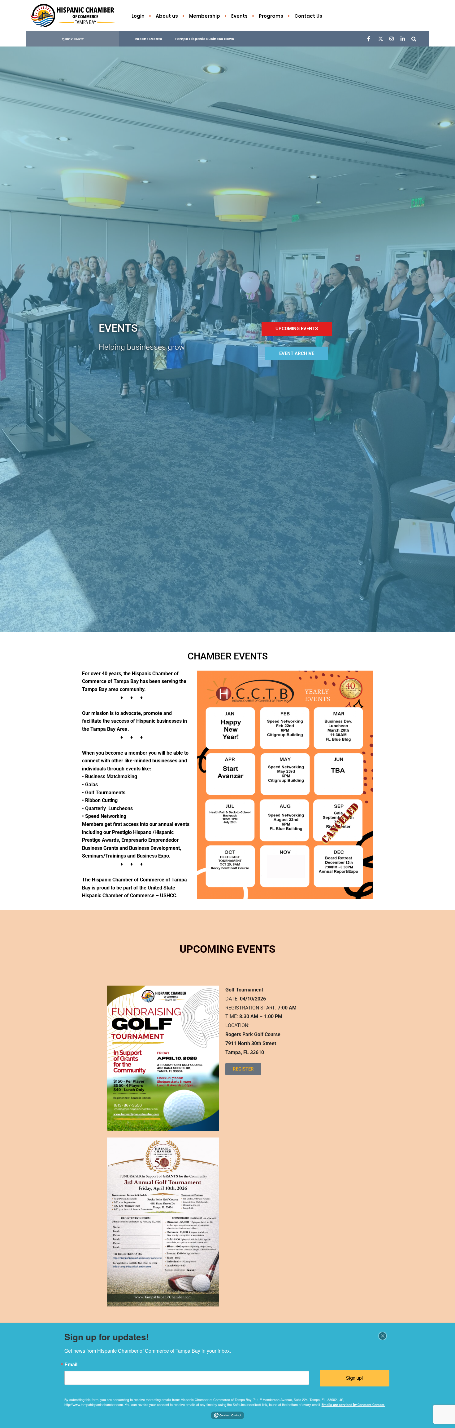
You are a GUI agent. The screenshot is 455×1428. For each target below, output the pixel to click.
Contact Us (308, 16)
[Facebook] (369, 38)
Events (239, 16)
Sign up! (354, 1378)
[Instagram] (391, 38)
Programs (271, 16)
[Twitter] (380, 38)
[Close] (382, 1336)
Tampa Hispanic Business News (204, 38)
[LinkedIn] (402, 38)
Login (138, 16)
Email (70, 1364)
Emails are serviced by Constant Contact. (353, 1405)
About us (167, 16)
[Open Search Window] (413, 38)
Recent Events (148, 38)
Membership (204, 16)
